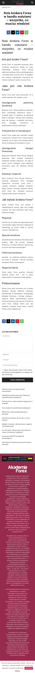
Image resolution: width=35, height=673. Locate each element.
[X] (13, 32)
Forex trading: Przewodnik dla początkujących (16, 408)
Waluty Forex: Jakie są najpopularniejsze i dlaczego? (15, 413)
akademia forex (6, 7)
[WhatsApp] (26, 32)
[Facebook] (8, 32)
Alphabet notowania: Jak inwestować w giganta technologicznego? (17, 425)
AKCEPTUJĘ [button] (29, 668)
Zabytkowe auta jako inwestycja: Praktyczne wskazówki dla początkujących (16, 396)
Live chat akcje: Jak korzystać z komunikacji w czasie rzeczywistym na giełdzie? (16, 431)
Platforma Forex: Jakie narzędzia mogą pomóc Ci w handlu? (17, 402)
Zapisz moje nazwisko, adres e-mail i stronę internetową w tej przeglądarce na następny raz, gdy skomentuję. (17, 372)
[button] (3, 2)
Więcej (17, 671)
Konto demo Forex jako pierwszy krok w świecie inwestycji (16, 443)
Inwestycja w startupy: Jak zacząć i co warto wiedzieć (16, 419)
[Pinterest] (22, 32)
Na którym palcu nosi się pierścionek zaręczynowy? (13, 390)
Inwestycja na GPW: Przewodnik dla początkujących (13, 437)
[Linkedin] (17, 32)
